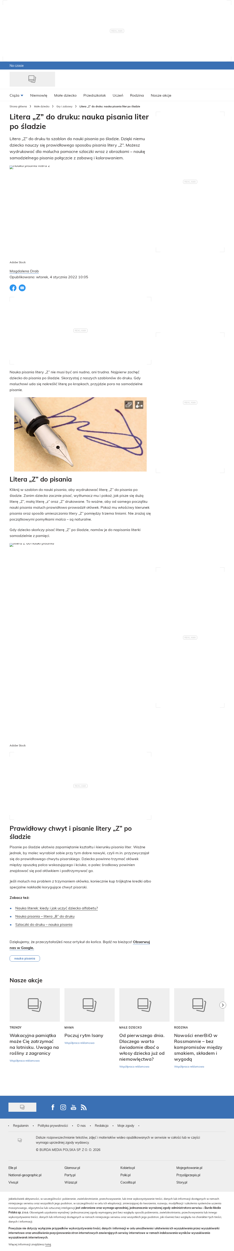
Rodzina (181, 1027)
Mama (69, 1027)
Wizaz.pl (70, 1182)
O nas (81, 1125)
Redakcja (101, 1125)
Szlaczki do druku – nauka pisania (43, 924)
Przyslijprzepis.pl (188, 1175)
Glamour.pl (72, 1168)
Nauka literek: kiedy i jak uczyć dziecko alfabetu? (56, 907)
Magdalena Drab (24, 270)
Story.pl (181, 1182)
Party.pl (69, 1175)
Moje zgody (125, 1125)
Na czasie (17, 65)
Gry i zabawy (64, 106)
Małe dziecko (41, 106)
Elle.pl (12, 1168)
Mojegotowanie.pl (189, 1168)
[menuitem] (16, 95)
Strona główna (18, 106)
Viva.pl (13, 1182)
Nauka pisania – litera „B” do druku (44, 916)
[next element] (222, 1039)
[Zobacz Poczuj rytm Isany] (89, 1005)
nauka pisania (24, 958)
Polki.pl (125, 1175)
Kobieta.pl (127, 1168)
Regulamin (21, 1125)
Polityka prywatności (53, 1125)
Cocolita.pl (128, 1182)
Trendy (16, 1027)
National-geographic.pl (24, 1175)
